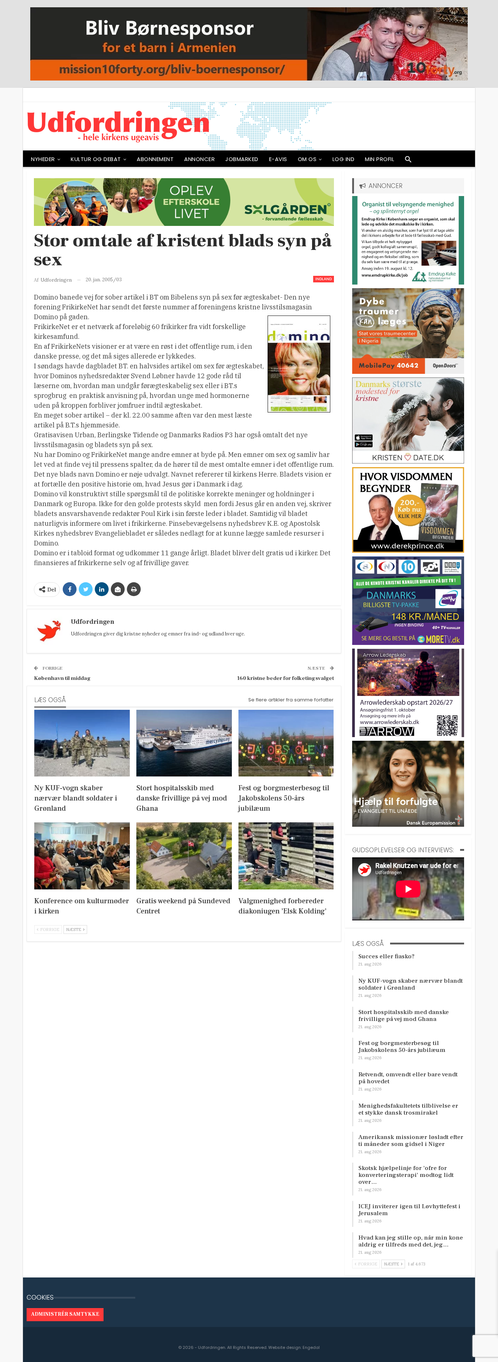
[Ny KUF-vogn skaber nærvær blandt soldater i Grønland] (82, 743)
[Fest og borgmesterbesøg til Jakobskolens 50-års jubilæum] (286, 743)
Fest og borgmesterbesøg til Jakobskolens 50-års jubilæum (402, 1046)
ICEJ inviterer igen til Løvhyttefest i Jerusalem (409, 1209)
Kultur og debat (96, 159)
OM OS (307, 159)
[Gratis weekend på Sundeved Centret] (184, 855)
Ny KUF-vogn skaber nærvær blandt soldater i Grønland (410, 984)
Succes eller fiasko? (386, 956)
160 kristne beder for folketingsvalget (285, 678)
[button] (408, 161)
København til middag (62, 678)
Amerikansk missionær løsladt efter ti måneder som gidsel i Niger (410, 1140)
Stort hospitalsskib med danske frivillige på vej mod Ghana (403, 1015)
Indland (323, 279)
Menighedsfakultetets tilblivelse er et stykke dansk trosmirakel (408, 1109)
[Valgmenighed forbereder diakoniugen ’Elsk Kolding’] (286, 855)
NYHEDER (43, 159)
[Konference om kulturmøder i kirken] (82, 855)
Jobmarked (241, 159)
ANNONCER (199, 159)
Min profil (379, 159)
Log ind (343, 159)
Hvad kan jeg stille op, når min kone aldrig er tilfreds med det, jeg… (410, 1241)
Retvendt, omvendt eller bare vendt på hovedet (408, 1078)
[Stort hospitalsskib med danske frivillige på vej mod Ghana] (184, 743)
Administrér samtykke (65, 1314)
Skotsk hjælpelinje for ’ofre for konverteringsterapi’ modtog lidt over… (406, 1175)
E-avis (278, 159)
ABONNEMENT (155, 159)
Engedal (311, 1347)
